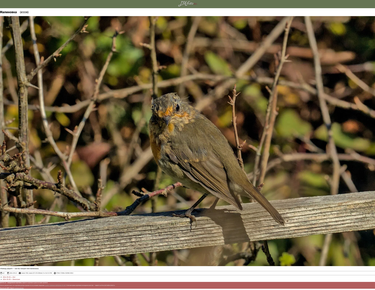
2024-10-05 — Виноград (11, 279)
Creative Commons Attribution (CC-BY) (55, 285)
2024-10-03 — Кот (9, 277)
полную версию (19, 288)
